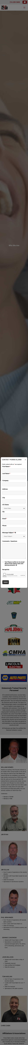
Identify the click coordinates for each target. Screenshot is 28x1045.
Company (5, 480)
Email (4, 518)
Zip (3, 511)
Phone (4, 525)
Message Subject (9, 532)
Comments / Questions (9, 541)
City (3, 497)
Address (5, 489)
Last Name (6, 473)
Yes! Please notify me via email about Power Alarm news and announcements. (15, 563)
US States (5, 504)
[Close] (25, 459)
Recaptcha (5, 569)
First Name (6, 466)
